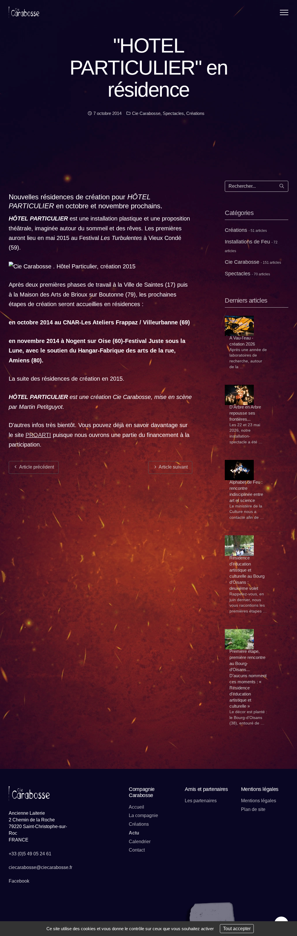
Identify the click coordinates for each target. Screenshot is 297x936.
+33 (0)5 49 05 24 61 (30, 853)
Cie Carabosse (145, 113)
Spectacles (173, 113)
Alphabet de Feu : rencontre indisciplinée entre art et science (246, 491)
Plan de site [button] (253, 809)
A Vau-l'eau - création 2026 (242, 340)
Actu (134, 832)
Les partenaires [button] (201, 800)
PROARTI (38, 435)
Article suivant (172, 467)
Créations (195, 113)
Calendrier (140, 841)
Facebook (19, 881)
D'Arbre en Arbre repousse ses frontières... (245, 413)
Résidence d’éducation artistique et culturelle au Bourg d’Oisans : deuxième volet (247, 573)
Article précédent (36, 467)
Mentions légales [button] (258, 800)
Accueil (136, 807)
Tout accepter (237, 928)
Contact (137, 850)
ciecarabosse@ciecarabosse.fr (40, 867)
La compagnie (143, 815)
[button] (284, 12)
